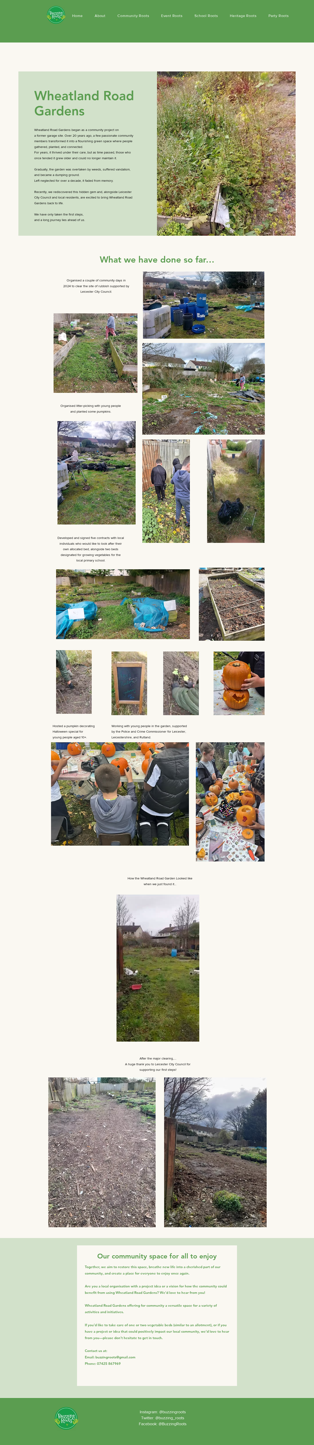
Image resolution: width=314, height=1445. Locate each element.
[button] (259, 538)
